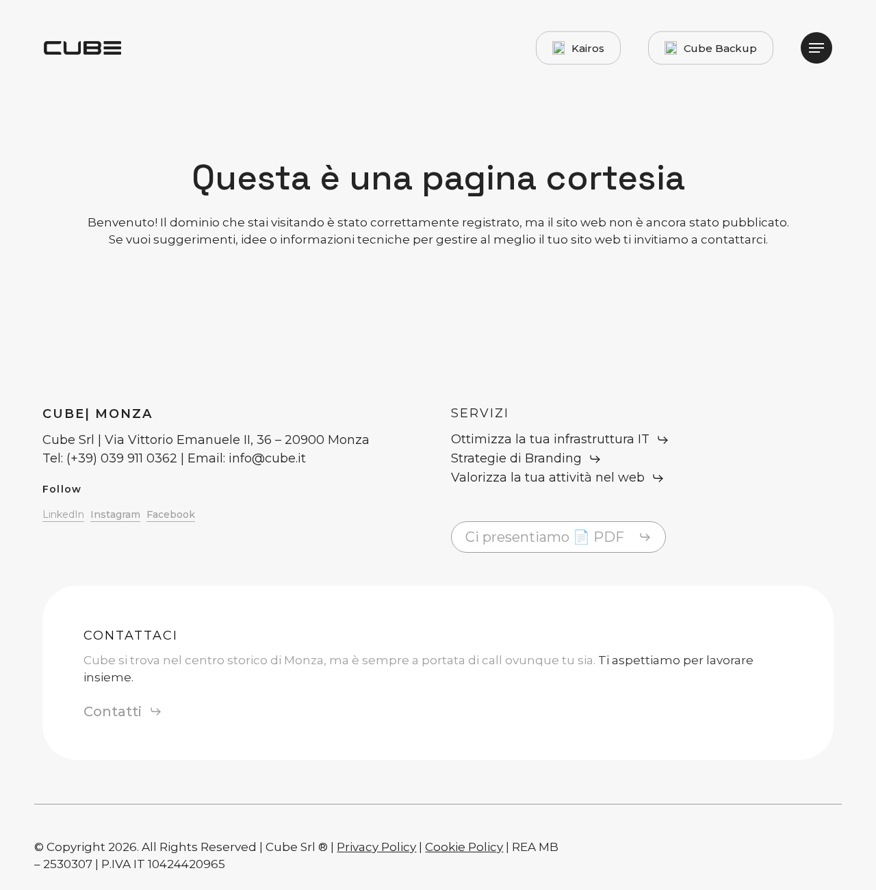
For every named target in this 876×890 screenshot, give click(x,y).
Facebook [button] (170, 514)
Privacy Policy (376, 847)
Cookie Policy (464, 847)
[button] (816, 48)
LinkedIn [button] (63, 514)
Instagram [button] (115, 514)
